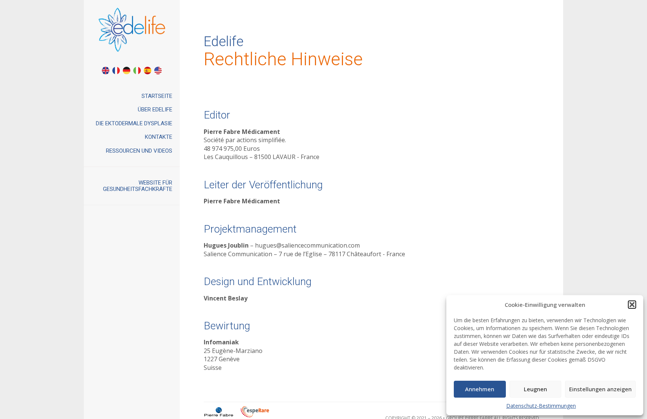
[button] (632, 304)
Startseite (157, 96)
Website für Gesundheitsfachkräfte (137, 185)
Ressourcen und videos (139, 150)
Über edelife (155, 109)
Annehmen (479, 389)
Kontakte (158, 137)
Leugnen (535, 389)
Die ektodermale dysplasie (134, 123)
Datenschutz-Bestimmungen (541, 405)
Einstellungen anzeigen (600, 389)
